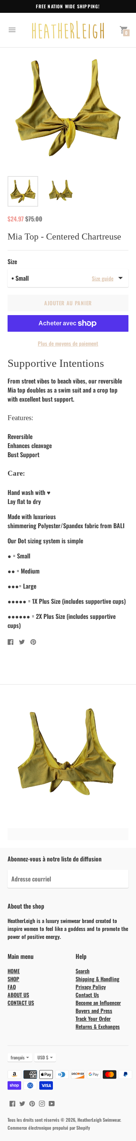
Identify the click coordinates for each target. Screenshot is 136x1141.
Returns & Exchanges (98, 1026)
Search (83, 971)
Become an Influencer (98, 1002)
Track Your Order (93, 1018)
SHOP (13, 979)
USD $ (42, 1057)
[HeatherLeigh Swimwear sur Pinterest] (32, 1102)
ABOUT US (18, 995)
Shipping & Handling (97, 979)
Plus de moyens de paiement (68, 343)
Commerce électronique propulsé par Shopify (49, 1127)
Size (12, 261)
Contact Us (87, 995)
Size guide (102, 278)
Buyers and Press (94, 1010)
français (18, 1057)
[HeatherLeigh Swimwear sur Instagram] (42, 1102)
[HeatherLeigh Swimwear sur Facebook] (12, 1102)
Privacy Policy (91, 987)
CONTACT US (21, 1002)
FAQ (12, 987)
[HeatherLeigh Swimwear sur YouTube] (52, 1102)
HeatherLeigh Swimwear (98, 1119)
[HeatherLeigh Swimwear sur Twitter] (22, 1102)
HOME (14, 971)
